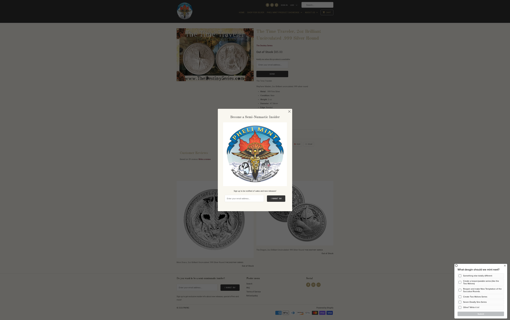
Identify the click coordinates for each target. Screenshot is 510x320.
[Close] (289, 111)
